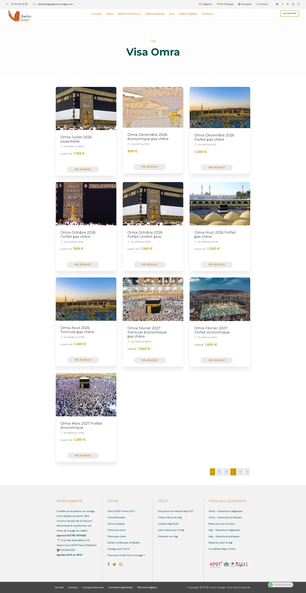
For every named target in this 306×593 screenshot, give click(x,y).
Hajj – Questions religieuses (224, 530)
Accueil (96, 14)
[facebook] (282, 4)
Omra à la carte (116, 530)
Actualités (289, 13)
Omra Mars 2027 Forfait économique (81, 425)
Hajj (172, 14)
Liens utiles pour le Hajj (171, 530)
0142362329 (67, 550)
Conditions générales (121, 587)
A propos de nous (93, 587)
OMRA (109, 14)
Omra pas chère (116, 536)
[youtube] (293, 4)
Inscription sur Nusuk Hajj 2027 (176, 511)
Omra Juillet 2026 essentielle (76, 139)
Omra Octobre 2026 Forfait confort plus (144, 234)
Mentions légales (147, 587)
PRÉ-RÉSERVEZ (83, 169)
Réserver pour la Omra (222, 523)
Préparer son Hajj (168, 536)
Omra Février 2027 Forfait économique (212, 330)
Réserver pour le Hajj (220, 542)
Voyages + (208, 14)
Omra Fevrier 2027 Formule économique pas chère (147, 332)
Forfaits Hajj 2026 (168, 523)
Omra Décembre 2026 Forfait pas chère (214, 137)
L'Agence (207, 4)
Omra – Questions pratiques (225, 517)
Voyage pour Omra (118, 549)
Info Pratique (226, 4)
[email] (277, 4)
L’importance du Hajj (170, 517)
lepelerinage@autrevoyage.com (55, 4)
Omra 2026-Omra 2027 (121, 511)
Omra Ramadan (154, 14)
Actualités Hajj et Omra (222, 549)
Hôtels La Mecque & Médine (123, 542)
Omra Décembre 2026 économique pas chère (148, 137)
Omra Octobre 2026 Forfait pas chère (78, 234)
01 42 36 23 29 (19, 4)
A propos (246, 4)
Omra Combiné (188, 14)
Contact (263, 4)
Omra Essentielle (129, 14)
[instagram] (299, 4)
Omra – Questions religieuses (226, 511)
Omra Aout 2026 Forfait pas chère (215, 234)
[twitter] (288, 4)
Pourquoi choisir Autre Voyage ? (126, 555)
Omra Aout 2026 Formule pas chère (77, 330)
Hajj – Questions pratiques (224, 536)
